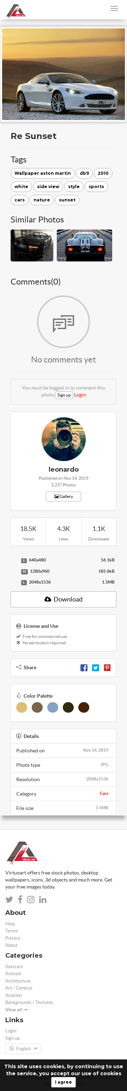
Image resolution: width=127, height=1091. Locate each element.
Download (68, 599)
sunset (67, 199)
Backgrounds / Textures (29, 1002)
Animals (13, 973)
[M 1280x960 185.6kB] (14, 571)
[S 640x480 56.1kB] (14, 560)
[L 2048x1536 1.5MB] (14, 582)
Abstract (14, 966)
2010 (103, 173)
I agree (63, 1082)
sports (96, 186)
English (23, 1048)
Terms (11, 930)
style (74, 186)
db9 (84, 173)
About (11, 945)
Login (80, 395)
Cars (104, 793)
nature (42, 199)
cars (19, 199)
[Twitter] (95, 667)
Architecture (18, 981)
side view (48, 186)
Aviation (13, 995)
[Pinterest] (107, 667)
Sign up (64, 395)
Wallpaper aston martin (42, 173)
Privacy (12, 938)
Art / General (18, 988)
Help (10, 923)
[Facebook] (83, 667)
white (21, 186)
